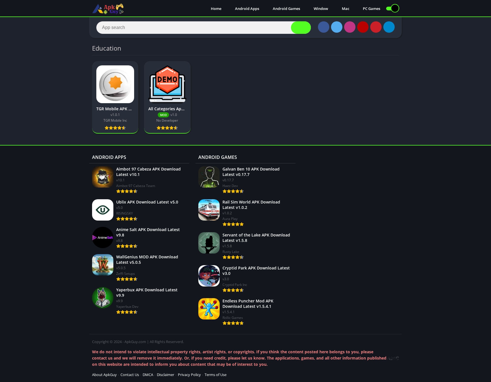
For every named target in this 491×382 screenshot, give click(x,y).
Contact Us (129, 374)
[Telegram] (389, 27)
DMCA (148, 374)
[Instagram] (349, 27)
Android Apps (246, 8)
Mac (345, 8)
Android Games (286, 8)
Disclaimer (165, 374)
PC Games (371, 8)
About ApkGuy (104, 374)
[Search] (301, 27)
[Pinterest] (376, 27)
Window (320, 8)
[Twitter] (336, 27)
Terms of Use (215, 374)
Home (215, 8)
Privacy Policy (189, 374)
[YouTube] (363, 27)
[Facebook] (323, 27)
